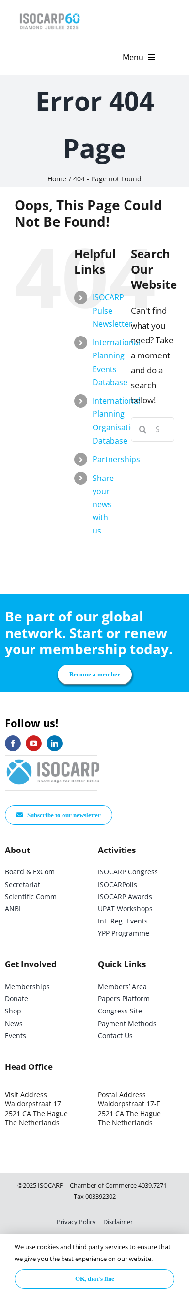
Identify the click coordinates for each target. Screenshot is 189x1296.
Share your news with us (103, 504)
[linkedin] (55, 743)
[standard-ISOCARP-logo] (53, 759)
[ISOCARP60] (50, 11)
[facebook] (13, 743)
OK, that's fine (94, 1278)
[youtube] (34, 743)
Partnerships (116, 459)
